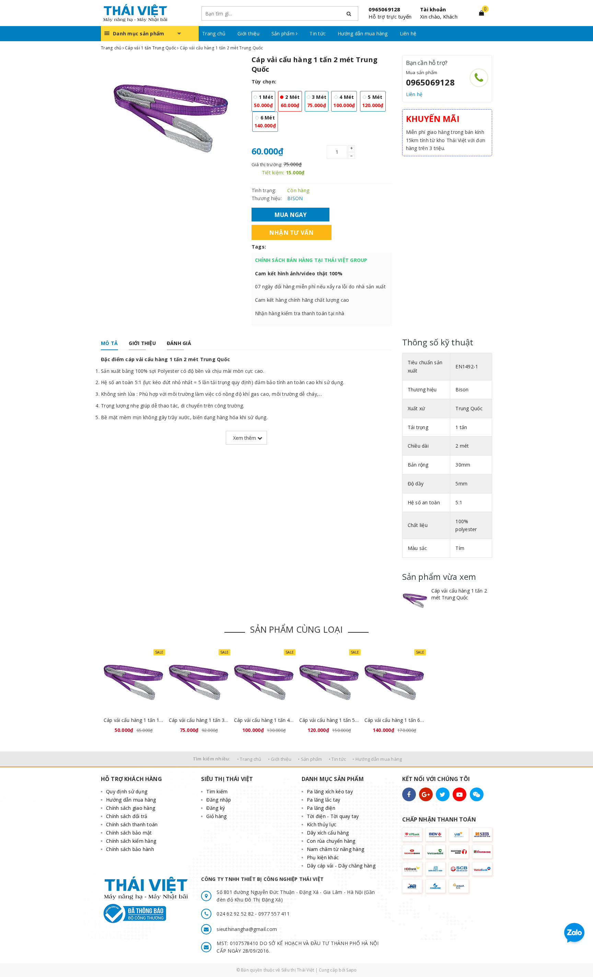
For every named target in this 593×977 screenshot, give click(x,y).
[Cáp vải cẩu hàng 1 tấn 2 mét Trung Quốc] (415, 600)
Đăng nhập (218, 799)
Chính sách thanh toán (132, 824)
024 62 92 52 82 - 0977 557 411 (253, 913)
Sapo (351, 970)
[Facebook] (409, 794)
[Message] (477, 794)
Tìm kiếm (217, 791)
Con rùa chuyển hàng (331, 841)
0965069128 (384, 9)
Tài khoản (433, 9)
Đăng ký (215, 808)
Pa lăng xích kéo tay (330, 791)
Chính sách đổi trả (127, 816)
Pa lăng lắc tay (323, 799)
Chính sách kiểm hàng (131, 841)
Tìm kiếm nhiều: (212, 759)
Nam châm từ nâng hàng (335, 849)
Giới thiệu (248, 33)
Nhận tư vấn (291, 232)
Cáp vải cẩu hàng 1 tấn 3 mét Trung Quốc (199, 720)
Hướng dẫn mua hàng (363, 33)
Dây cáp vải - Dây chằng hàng (341, 865)
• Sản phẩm (310, 759)
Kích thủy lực (321, 824)
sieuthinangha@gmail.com (247, 929)
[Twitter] (443, 794)
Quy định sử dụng (126, 791)
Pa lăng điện (321, 808)
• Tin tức (337, 759)
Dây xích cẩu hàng (328, 832)
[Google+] (426, 794)
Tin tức (318, 33)
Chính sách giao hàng (130, 808)
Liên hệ (408, 33)
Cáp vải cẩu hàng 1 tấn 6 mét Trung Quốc (394, 720)
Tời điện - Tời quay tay (333, 816)
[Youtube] (459, 794)
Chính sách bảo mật (129, 832)
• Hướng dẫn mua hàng (377, 759)
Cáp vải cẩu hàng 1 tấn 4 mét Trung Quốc (264, 720)
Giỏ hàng (216, 816)
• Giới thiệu (279, 759)
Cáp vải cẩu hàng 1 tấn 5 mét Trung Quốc (329, 720)
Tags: (259, 246)
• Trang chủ (249, 759)
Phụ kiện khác (323, 857)
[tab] (109, 343)
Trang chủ (213, 33)
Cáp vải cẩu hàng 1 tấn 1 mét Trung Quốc (133, 720)
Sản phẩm (283, 33)
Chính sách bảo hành (130, 849)
